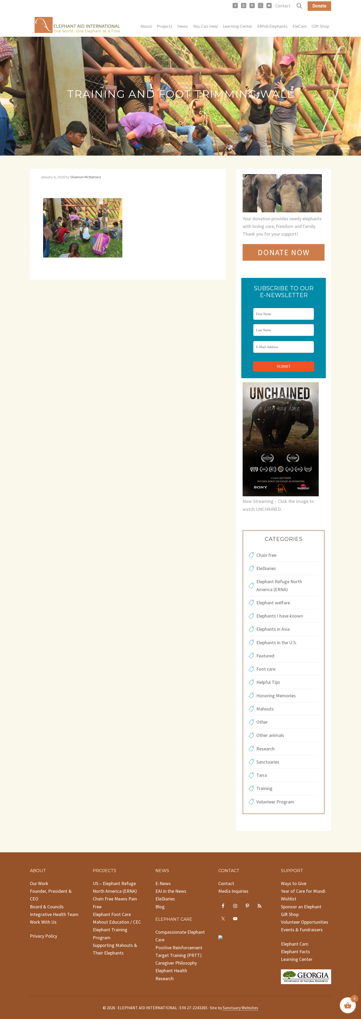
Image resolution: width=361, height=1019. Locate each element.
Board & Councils (47, 907)
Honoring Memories (276, 696)
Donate (319, 6)
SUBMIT (284, 366)
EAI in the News (170, 891)
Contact (282, 6)
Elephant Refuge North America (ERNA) (279, 585)
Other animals (270, 735)
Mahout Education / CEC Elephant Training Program (117, 930)
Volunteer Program (275, 802)
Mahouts (265, 709)
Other (262, 722)
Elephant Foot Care (112, 914)
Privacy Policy (43, 936)
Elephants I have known (279, 616)
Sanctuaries (267, 762)
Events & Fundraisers (302, 930)
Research (265, 749)
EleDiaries (266, 568)
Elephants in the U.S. (276, 642)
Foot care (265, 669)
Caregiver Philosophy (176, 963)
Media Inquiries (233, 891)
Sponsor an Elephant (301, 907)
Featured (265, 656)
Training (264, 788)
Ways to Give (293, 883)
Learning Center (296, 959)
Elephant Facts (295, 951)
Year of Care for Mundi (303, 891)
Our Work (39, 883)
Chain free (266, 555)
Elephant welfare (273, 603)
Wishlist (288, 899)
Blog (160, 907)
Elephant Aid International (77, 26)
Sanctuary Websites (240, 1007)
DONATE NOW (284, 252)
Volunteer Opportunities (304, 922)
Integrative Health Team (54, 914)
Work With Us (43, 922)
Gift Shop (290, 914)
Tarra (261, 775)
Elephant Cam (294, 944)
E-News (163, 883)
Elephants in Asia (273, 629)
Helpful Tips (268, 682)
